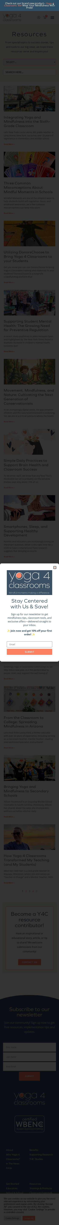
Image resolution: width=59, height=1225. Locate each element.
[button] (55, 567)
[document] (29, 612)
